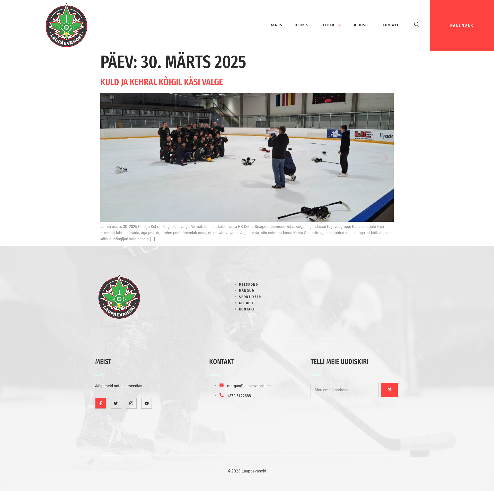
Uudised (362, 25)
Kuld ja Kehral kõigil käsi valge (161, 82)
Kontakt (391, 25)
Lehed (328, 25)
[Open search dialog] (417, 25)
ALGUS (277, 25)
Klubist (302, 25)
